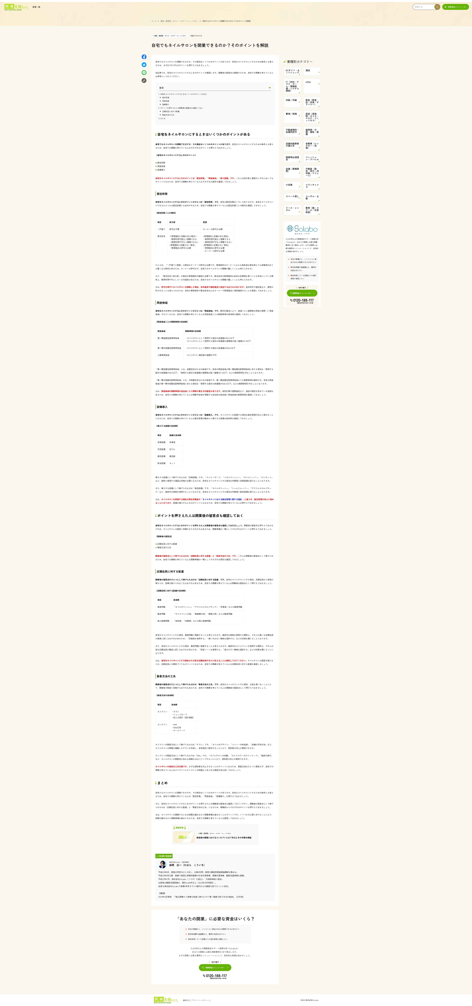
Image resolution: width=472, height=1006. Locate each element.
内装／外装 (291, 100)
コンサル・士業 (312, 197)
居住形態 (165, 97)
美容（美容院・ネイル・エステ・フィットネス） (179, 21)
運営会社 (186, 1000)
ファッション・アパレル (312, 158)
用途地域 (165, 101)
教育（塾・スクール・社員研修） (312, 210)
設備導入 (165, 104)
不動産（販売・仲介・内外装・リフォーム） (312, 172)
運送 (308, 70)
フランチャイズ (312, 185)
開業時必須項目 (292, 158)
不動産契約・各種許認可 (292, 130)
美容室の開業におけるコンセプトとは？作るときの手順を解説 (223, 837)
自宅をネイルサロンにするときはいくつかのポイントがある (183, 94)
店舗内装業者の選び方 (292, 144)
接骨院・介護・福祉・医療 (312, 132)
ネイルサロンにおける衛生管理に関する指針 (222, 499)
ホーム (154, 21)
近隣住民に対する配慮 (170, 111)
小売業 (289, 184)
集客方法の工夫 (168, 115)
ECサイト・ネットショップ (293, 71)
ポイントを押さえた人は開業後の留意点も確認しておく (181, 108)
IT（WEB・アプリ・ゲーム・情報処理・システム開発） (292, 86)
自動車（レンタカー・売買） (312, 145)
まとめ (162, 118)
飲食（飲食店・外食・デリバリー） (312, 102)
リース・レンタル (292, 209)
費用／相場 (291, 113)
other (308, 81)
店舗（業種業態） (292, 170)
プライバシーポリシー (200, 1000)
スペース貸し (292, 196)
